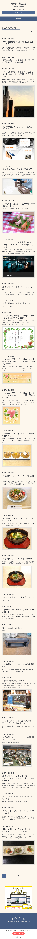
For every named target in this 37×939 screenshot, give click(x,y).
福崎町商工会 (18, 3)
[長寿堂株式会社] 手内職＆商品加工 (17, 169)
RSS (33, 31)
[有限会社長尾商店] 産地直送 (14, 681)
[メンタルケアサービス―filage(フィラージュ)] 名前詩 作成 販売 (18, 317)
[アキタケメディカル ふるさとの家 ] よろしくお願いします (16, 722)
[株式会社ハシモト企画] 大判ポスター (18, 303)
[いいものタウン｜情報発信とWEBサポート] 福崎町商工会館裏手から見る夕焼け (17, 74)
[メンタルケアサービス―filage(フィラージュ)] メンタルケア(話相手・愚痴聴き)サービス (18, 395)
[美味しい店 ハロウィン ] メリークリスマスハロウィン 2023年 (18, 830)
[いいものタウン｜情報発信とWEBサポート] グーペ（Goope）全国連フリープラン (17, 244)
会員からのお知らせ (11, 28)
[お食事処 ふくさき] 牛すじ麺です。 (18, 559)
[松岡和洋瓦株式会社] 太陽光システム (18, 597)
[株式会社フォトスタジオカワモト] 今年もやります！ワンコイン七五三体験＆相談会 (18, 778)
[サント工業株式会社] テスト (14, 628)
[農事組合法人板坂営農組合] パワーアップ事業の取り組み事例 (18, 61)
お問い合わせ (18, 12)
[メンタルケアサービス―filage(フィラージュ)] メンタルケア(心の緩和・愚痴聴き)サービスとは (18, 361)
